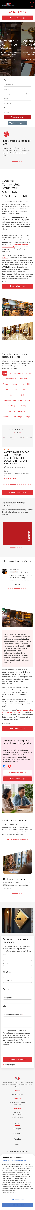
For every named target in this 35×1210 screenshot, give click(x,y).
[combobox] (17, 80)
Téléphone (7, 972)
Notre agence (17, 1128)
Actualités (17, 1139)
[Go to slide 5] (15, 485)
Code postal (7, 997)
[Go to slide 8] (24, 485)
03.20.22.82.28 (17, 12)
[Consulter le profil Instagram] (9, 766)
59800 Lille (17, 1103)
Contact (18, 1144)
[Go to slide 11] (30, 485)
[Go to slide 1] (13, 162)
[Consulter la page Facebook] (4, 766)
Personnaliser (18, 1200)
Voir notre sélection (16, 492)
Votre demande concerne (13, 1015)
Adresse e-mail (9, 980)
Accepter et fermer (18, 1205)
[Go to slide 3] (22, 162)
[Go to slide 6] (20, 485)
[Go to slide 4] (10, 485)
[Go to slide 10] (28, 485)
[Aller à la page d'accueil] (8, 4)
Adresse (6, 989)
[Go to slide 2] (17, 162)
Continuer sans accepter (9, 1192)
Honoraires (17, 1134)
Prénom (6, 963)
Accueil (17, 1123)
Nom (5, 955)
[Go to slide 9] (26, 485)
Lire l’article (7, 888)
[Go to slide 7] (22, 485)
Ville (4, 1006)
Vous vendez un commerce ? (17, 1151)
